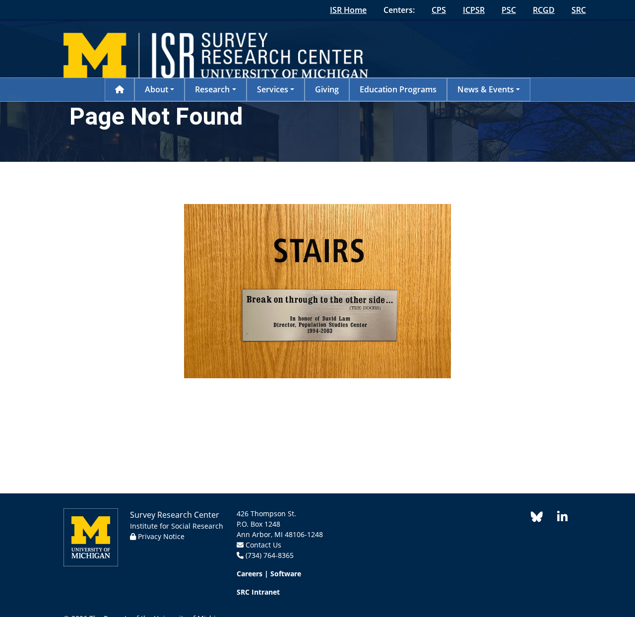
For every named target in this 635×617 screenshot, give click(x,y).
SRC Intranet (258, 592)
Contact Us (263, 544)
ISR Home (348, 9)
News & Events (485, 89)
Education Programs (398, 89)
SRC (579, 9)
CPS (439, 9)
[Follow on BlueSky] (537, 518)
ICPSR (474, 9)
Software (285, 573)
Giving (327, 89)
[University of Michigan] (91, 536)
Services (272, 89)
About (156, 89)
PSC (509, 9)
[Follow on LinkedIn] (557, 518)
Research (212, 89)
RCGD (544, 9)
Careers (249, 573)
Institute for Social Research (176, 526)
